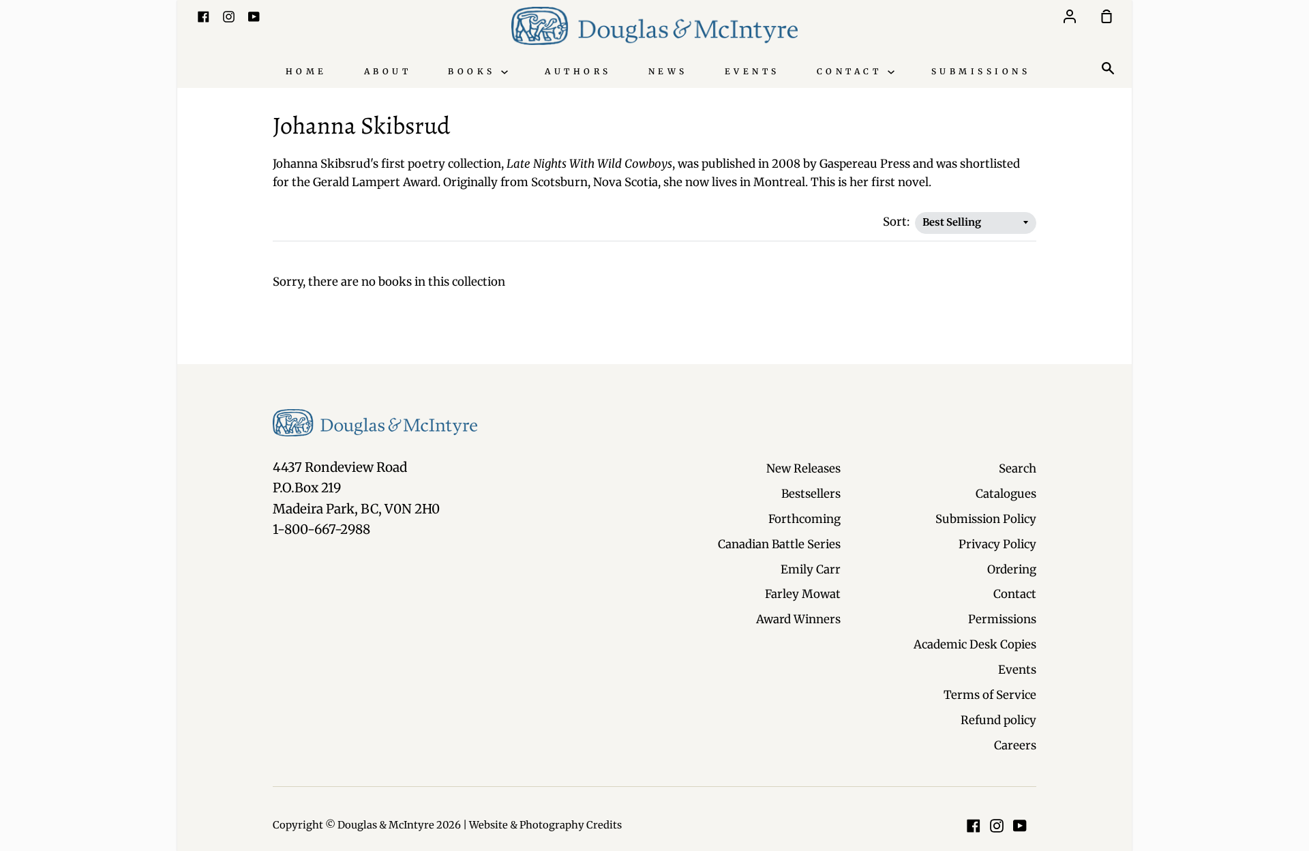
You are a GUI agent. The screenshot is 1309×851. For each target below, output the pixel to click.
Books (474, 71)
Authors (578, 71)
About (388, 71)
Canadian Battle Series (779, 544)
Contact (852, 71)
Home (306, 71)
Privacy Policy (997, 544)
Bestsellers (811, 493)
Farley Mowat (803, 593)
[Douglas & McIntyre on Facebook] (973, 826)
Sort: (897, 221)
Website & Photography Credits (545, 825)
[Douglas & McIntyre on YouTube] (1020, 826)
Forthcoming (804, 518)
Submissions (981, 71)
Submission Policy (985, 518)
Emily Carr (811, 569)
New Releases (803, 468)
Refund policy (998, 720)
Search (1017, 468)
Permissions (1002, 619)
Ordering (1011, 569)
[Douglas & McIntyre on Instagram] (997, 826)
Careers (1015, 745)
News (668, 71)
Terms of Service (990, 694)
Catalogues (1006, 493)
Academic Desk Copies (975, 644)
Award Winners (798, 619)
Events (752, 71)
